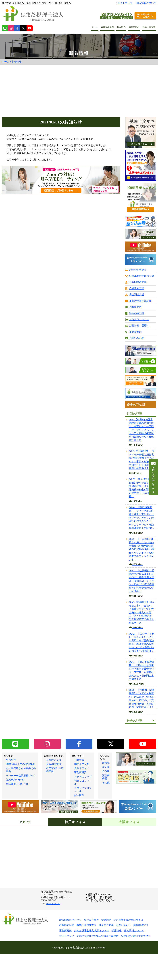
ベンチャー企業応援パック (21, 775)
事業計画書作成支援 (140, 301)
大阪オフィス (81, 768)
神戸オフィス (81, 764)
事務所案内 (134, 27)
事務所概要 (80, 772)
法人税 (106, 767)
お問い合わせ (136, 338)
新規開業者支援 (138, 282)
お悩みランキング (139, 319)
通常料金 (11, 760)
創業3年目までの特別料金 (20, 764)
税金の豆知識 (149, 27)
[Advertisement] (79, 93)
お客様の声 (135, 307)
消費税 (106, 771)
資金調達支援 (136, 294)
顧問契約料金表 (138, 269)
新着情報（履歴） (139, 325)
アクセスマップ (82, 776)
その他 (106, 782)
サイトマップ (124, 3)
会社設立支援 (136, 288)
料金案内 (121, 27)
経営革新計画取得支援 (141, 276)
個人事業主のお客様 (17, 784)
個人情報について (146, 3)
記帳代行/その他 (15, 779)
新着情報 (16, 61)
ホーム (94, 27)
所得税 (106, 763)
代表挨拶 (79, 760)
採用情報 (79, 795)
